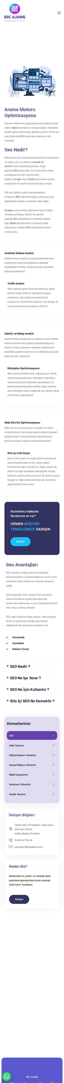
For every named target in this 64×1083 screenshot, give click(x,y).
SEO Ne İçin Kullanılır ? (29, 689)
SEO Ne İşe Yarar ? (25, 677)
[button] (20, 541)
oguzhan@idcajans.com (29, 846)
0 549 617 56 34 (23, 840)
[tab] (32, 666)
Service (35, 43)
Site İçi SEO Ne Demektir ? (32, 700)
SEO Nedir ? (20, 666)
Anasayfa (21, 43)
